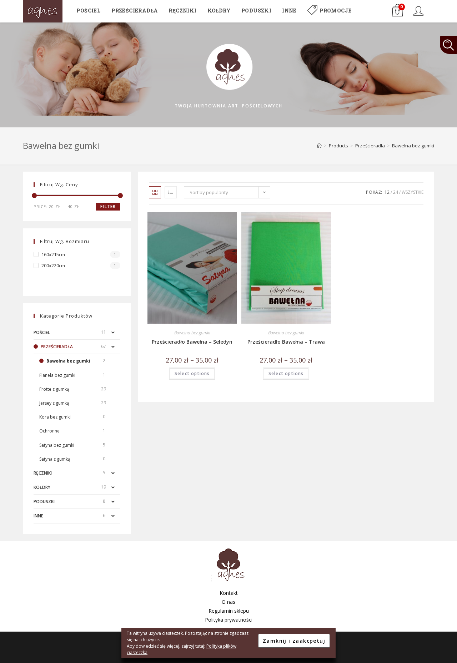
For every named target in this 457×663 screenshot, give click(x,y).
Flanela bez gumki (57, 375)
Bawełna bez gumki (192, 333)
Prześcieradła (57, 347)
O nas (228, 601)
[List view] (171, 192)
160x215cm (53, 254)
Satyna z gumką (54, 459)
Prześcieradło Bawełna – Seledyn (192, 341)
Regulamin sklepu (229, 610)
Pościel (42, 332)
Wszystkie (412, 192)
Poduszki (44, 501)
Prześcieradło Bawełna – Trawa (286, 341)
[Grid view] (155, 192)
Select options (192, 373)
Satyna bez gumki (56, 445)
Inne (38, 516)
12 (387, 192)
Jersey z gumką (54, 403)
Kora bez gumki (55, 417)
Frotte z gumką (54, 389)
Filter (108, 206)
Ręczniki (43, 473)
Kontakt (229, 592)
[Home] (319, 145)
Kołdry (42, 487)
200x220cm (53, 265)
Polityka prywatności (228, 619)
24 (395, 192)
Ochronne (49, 431)
